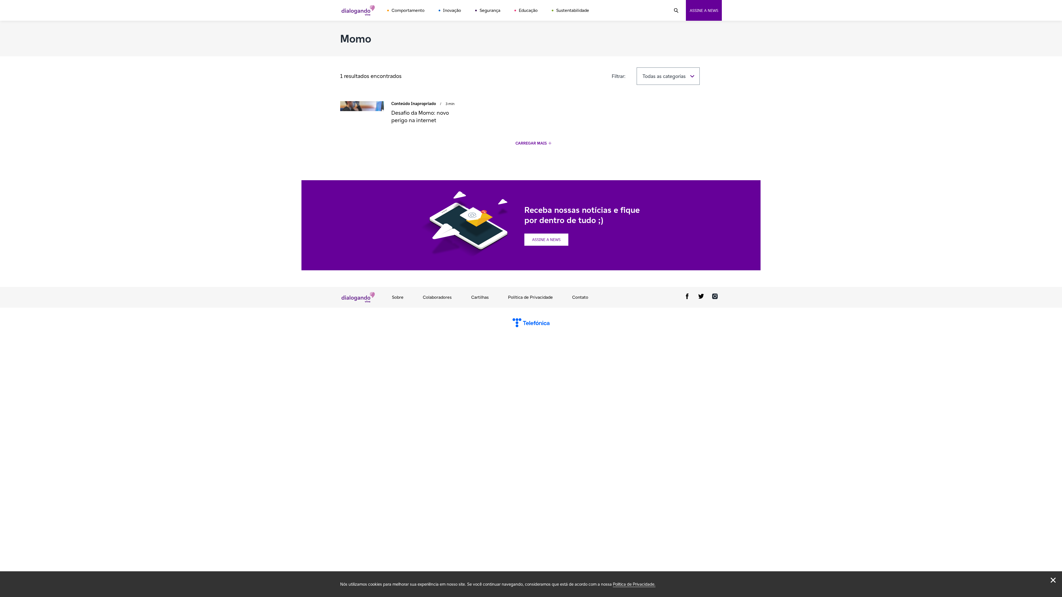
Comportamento (408, 10)
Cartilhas (480, 297)
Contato (580, 297)
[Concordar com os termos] (1053, 580)
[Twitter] (701, 297)
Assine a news (704, 10)
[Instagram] (715, 297)
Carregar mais (531, 143)
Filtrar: (619, 76)
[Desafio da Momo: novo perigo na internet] (362, 106)
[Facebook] (687, 297)
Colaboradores (437, 297)
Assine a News (546, 239)
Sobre (398, 297)
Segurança (490, 10)
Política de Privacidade (530, 297)
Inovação (452, 10)
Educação (528, 10)
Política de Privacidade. (634, 584)
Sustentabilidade (572, 10)
